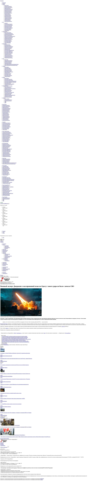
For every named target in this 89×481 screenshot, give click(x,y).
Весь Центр (7, 5)
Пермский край (7, 49)
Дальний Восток (5, 85)
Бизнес (3, 244)
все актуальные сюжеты (4, 438)
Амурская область (8, 87)
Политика (4, 243)
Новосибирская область (9, 71)
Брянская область (8, 8)
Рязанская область (8, 16)
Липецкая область (8, 14)
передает (63, 326)
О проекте (2, 442)
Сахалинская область (8, 93)
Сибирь (3, 66)
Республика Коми (8, 41)
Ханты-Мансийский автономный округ (12, 64)
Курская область (7, 13)
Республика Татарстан (8, 53)
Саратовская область (6, 153)
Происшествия (5, 250)
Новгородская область (8, 39)
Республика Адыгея (8, 26)
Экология (4, 252)
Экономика (6, 245)
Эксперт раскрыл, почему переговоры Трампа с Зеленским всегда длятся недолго (16, 339)
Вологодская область (8, 35)
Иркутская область (5, 167)
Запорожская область (8, 99)
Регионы (2, 0)
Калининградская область (9, 34)
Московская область (8, 6)
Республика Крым (8, 29)
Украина (5, 395)
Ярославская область (8, 21)
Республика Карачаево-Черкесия (10, 82)
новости (1, 241)
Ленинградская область (9, 37)
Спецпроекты (4, 258)
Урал (3, 58)
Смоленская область (8, 17)
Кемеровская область (8, 69)
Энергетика (7, 246)
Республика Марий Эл (8, 51)
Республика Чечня (5, 181)
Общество (4, 249)
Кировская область (8, 45)
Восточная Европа (9, 376)
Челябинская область (8, 61)
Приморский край (8, 91)
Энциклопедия (7, 254)
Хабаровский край (8, 94)
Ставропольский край (8, 84)
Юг (3, 22)
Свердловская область (8, 60)
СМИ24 (41, 479)
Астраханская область (8, 24)
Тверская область (8, 19)
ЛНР (5, 101)
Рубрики (1, 242)
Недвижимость (7, 247)
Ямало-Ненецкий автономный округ (11, 65)
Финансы (6, 248)
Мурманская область (8, 38)
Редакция (2, 444)
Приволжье (4, 43)
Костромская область (8, 12)
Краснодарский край (6, 124)
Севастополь (7, 30)
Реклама (3, 231)
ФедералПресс (67, 333)
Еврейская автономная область (10, 88)
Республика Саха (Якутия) (9, 92)
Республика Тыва (8, 74)
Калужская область (5, 110)
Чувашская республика (9, 57)
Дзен (44, 333)
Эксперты (4, 253)
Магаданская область (8, 90)
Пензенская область (8, 48)
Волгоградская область (6, 123)
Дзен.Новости (18, 333)
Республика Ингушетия (9, 80)
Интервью (6, 257)
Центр (3, 4)
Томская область (7, 76)
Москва (3, 3)
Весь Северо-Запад (8, 32)
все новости (2, 417)
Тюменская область (8, 63)
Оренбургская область (8, 47)
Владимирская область (9, 9)
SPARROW (42, 478)
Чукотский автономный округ (10, 95)
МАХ (15, 333)
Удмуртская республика (9, 55)
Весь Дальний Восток (8, 86)
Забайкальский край (8, 96)
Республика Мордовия (8, 52)
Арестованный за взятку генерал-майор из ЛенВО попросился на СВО (14, 338)
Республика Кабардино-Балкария (10, 81)
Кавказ (3, 77)
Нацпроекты (4, 251)
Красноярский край (8, 70)
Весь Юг (6, 23)
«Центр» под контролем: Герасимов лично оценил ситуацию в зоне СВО (15, 337)
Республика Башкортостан (9, 50)
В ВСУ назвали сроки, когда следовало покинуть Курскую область (14, 340)
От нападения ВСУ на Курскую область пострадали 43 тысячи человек (14, 336)
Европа (5, 401)
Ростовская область (8, 28)
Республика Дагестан (8, 79)
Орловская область (8, 15)
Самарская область (5, 152)
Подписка (6, 259)
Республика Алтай (8, 73)
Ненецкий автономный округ (10, 36)
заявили (7, 328)
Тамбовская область (8, 18)
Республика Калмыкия (9, 27)
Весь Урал (6, 59)
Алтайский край (5, 166)
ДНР (5, 102)
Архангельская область (9, 33)
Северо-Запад (4, 31)
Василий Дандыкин (3, 323)
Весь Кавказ (7, 78)
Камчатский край (8, 89)
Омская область (7, 72)
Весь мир (4, 2)
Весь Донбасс (7, 98)
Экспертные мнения (6, 268)
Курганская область (8, 62)
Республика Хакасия (8, 75)
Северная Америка (7, 406)
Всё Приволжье (7, 44)
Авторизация (2, 445)
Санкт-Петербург (8, 42)
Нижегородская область (9, 46)
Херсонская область (8, 100)
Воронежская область (8, 10)
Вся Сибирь (7, 67)
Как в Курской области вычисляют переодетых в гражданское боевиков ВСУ (15, 341)
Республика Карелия (8, 40)
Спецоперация (4, 343)
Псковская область (5, 138)
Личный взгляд (7, 256)
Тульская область (8, 20)
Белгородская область (8, 7)
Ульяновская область (8, 56)
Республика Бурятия (6, 195)
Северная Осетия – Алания (9, 83)
